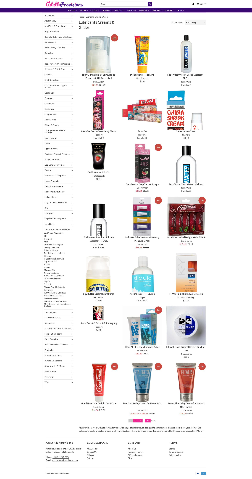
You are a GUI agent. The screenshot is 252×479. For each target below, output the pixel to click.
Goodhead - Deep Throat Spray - (142, 184)
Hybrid (47, 264)
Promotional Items (52, 355)
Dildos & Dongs (51, 125)
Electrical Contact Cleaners (57, 154)
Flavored (47, 256)
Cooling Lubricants (51, 247)
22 (148, 420)
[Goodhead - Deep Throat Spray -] (142, 163)
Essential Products (53, 159)
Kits (46, 208)
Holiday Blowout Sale (54, 191)
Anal (46, 242)
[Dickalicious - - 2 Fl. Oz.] (142, 54)
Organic (47, 281)
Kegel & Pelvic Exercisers (55, 202)
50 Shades (49, 15)
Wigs (46, 382)
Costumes (49, 109)
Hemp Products (51, 181)
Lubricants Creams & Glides (57, 229)
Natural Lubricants (51, 273)
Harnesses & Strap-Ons (55, 175)
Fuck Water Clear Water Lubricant (186, 184)
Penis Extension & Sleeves (56, 344)
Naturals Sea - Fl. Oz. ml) (142, 294)
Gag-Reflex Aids (50, 262)
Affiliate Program (135, 455)
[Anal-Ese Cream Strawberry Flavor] (99, 110)
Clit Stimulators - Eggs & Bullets (55, 86)
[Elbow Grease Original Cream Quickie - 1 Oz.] (186, 326)
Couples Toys (50, 114)
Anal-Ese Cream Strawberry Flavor (98, 131)
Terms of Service (176, 452)
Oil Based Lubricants (52, 279)
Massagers (49, 323)
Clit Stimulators (51, 80)
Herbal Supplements (53, 186)
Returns (90, 458)
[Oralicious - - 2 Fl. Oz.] (99, 156)
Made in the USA (51, 298)
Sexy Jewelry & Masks (54, 366)
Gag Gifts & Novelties (54, 164)
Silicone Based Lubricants (54, 287)
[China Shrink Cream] (186, 129)
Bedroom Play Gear (53, 58)
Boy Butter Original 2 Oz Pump (98, 294)
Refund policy (175, 455)
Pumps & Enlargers (53, 360)
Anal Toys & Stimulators (55, 26)
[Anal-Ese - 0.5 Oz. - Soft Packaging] (99, 313)
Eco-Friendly (50, 138)
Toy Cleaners (50, 371)
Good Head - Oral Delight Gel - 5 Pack (186, 237)
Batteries (48, 53)
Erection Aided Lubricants (54, 253)
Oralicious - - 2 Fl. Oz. (99, 172)
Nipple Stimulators (53, 333)
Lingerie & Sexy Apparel (55, 218)
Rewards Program (135, 452)
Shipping (90, 455)
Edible (47, 143)
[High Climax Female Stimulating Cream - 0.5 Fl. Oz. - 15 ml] (98, 73)
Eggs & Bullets (50, 148)
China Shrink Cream (186, 131)
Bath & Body (50, 42)
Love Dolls (49, 224)
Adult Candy (50, 20)
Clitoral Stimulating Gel (53, 245)
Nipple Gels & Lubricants (54, 276)
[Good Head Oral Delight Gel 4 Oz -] (99, 382)
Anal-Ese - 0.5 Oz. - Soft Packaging (99, 323)
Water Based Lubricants (53, 296)
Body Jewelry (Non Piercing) (57, 63)
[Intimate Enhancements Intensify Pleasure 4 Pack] (142, 216)
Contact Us (92, 452)
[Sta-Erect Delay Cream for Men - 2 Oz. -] (142, 382)
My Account (92, 449)
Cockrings (49, 92)
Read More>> (198, 431)
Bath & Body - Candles (54, 47)
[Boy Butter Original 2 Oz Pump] (99, 283)
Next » (153, 420)
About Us (132, 449)
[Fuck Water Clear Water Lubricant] (186, 182)
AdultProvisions (64, 474)
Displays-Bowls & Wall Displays (54, 131)
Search (172, 449)
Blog (130, 458)
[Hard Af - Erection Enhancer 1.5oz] (142, 336)
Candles (48, 74)
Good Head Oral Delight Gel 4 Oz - (98, 403)
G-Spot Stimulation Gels (54, 259)
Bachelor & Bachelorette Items (58, 37)
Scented (47, 284)
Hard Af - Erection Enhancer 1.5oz (142, 347)
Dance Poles (50, 119)
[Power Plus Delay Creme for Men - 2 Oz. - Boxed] (186, 382)
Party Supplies (51, 339)
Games (47, 170)
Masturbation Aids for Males (55, 301)
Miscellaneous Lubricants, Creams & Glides (57, 305)
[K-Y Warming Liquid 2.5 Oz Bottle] (186, 273)
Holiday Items (50, 197)
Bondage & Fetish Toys (54, 69)
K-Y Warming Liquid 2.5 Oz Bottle (186, 294)
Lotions (47, 267)
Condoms (48, 98)
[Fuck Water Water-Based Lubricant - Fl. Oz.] (186, 54)
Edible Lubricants (51, 250)
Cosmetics (49, 103)
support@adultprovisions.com (65, 460)
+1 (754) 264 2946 (60, 457)
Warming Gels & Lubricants (55, 293)
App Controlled (51, 31)
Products (48, 350)
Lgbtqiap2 (49, 213)
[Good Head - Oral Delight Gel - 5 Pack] (186, 216)
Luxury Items (50, 312)
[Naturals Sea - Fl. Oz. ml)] (142, 281)
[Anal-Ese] (142, 110)
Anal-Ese (142, 131)
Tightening (48, 290)
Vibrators (48, 376)
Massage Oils (49, 270)
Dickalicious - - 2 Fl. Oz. (142, 74)
